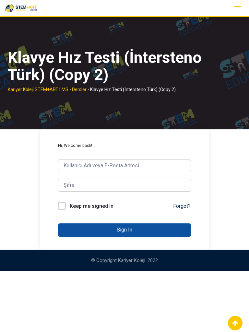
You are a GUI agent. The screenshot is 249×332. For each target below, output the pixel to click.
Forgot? (182, 206)
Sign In (124, 230)
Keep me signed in (91, 206)
